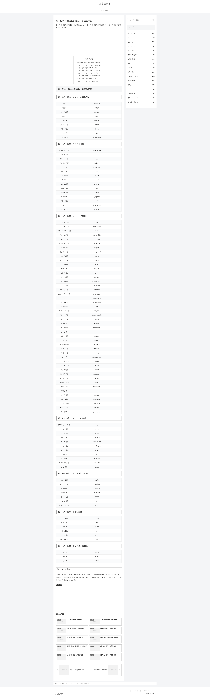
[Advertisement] (89, 42)
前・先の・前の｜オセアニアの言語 (89, 81)
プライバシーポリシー (149, 691)
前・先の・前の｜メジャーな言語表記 (90, 65)
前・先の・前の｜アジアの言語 (88, 68)
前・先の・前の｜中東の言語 (87, 78)
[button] (153, 20)
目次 (86, 59)
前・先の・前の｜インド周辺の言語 (89, 76)
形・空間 (60, 584)
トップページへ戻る (136, 691)
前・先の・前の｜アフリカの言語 (89, 73)
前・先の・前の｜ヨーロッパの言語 (89, 70)
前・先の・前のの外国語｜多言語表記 (88, 62)
